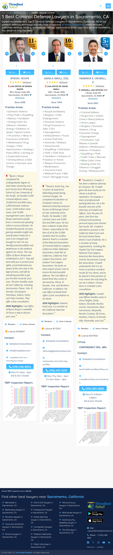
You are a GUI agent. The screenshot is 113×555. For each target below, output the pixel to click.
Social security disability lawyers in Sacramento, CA (67, 523)
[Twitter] (93, 542)
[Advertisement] (56, 468)
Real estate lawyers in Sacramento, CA (70, 514)
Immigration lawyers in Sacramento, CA (41, 528)
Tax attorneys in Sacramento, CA (67, 531)
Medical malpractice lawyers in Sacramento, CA (41, 537)
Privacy (91, 547)
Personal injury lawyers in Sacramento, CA (69, 505)
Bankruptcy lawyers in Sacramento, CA (13, 511)
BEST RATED (7, 13)
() (26, 82)
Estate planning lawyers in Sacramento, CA (41, 520)
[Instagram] (98, 542)
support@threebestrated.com (100, 531)
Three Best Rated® (24, 552)
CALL (13, 72)
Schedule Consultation (20, 343)
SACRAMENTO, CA (21, 13)
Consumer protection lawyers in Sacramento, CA (13, 527)
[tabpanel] (20, 54)
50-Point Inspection (73, 24)
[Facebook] (88, 542)
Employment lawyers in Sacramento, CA (42, 511)
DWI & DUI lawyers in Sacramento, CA (42, 504)
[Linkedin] (109, 542)
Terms (100, 547)
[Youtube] (104, 542)
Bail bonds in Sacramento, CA (9, 504)
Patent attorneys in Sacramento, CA (41, 545)
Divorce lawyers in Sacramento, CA (11, 535)
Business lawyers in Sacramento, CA (12, 518)
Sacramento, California (65, 497)
